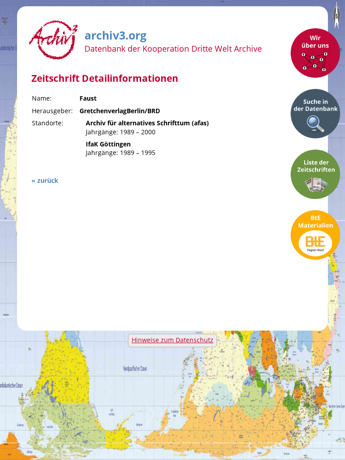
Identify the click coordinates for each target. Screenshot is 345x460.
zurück (47, 180)
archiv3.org (115, 33)
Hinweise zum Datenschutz (172, 340)
